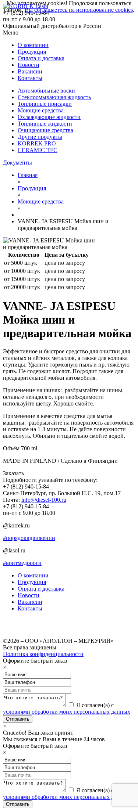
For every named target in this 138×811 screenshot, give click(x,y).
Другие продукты (40, 137)
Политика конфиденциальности (43, 654)
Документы (17, 162)
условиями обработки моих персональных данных (66, 712)
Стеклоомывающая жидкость (54, 97)
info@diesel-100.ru (43, 500)
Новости (28, 65)
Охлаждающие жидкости (49, 117)
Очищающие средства (45, 130)
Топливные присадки (45, 104)
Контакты (30, 78)
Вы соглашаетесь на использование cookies (79, 10)
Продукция (32, 51)
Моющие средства (41, 110)
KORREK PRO (37, 143)
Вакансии (30, 71)
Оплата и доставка (41, 58)
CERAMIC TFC (37, 150)
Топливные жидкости (45, 123)
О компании (33, 45)
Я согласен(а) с (66, 708)
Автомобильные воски (46, 90)
